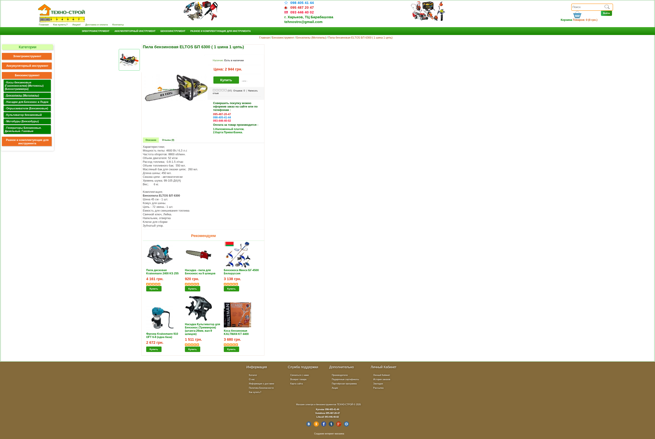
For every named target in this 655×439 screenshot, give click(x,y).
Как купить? (60, 24)
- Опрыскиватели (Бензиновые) (26, 108)
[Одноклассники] (316, 424)
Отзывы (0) (168, 140)
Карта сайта (296, 383)
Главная (44, 24)
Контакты (118, 24)
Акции (335, 388)
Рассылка (378, 388)
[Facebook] (323, 424)
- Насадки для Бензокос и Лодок (26, 101)
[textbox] (592, 7)
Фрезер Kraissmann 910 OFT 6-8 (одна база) (162, 335)
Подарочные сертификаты (345, 379)
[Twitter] (331, 424)
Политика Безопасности (261, 388)
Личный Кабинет (381, 375)
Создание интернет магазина (329, 433)
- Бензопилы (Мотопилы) (22, 95)
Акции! (76, 24)
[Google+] (338, 424)
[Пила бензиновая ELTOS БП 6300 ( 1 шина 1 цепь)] (176, 118)
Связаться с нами (299, 375)
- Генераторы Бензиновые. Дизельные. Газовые (23, 129)
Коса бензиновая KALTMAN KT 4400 (236, 332)
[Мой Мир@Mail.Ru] (346, 424)
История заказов (381, 379)
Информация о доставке (261, 383)
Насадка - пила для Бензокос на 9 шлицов (200, 272)
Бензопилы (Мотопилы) (311, 37)
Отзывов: (239, 90)
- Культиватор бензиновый (23, 114)
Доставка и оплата (96, 24)
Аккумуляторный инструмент (135, 31)
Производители (340, 375)
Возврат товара (298, 379)
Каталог (253, 375)
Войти (606, 13)
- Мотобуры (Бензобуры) (22, 121)
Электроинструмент (96, 31)
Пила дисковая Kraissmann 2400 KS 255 (162, 272)
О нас (252, 379)
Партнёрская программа (344, 383)
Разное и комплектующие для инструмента (220, 31)
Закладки (378, 383)
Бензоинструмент (173, 31)
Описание (150, 140)
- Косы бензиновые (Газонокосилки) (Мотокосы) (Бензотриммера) (24, 85)
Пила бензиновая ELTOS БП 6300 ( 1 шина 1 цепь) (360, 37)
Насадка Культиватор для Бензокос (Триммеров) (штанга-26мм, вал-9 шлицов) (202, 329)
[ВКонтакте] (308, 424)
